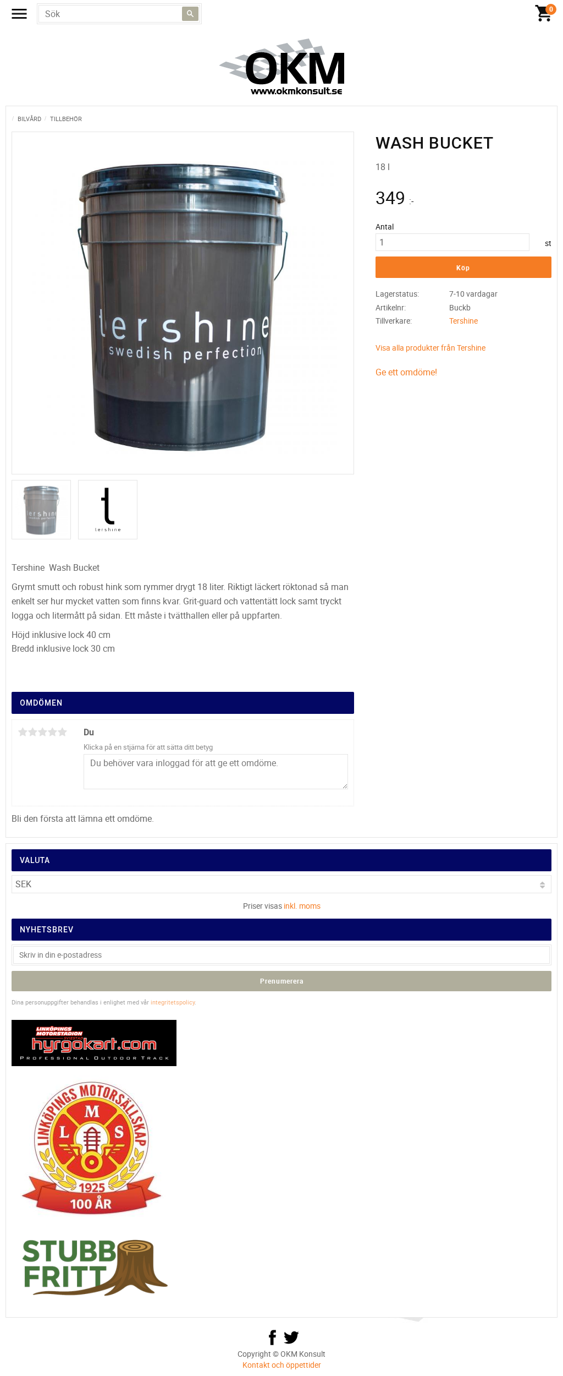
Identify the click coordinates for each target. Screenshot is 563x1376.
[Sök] (190, 14)
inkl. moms (302, 905)
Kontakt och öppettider (281, 1364)
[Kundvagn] (544, 14)
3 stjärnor (42, 732)
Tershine (463, 320)
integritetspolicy (173, 1002)
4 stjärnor (52, 732)
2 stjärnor (32, 732)
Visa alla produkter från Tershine (430, 347)
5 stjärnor (62, 732)
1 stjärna (22, 732)
